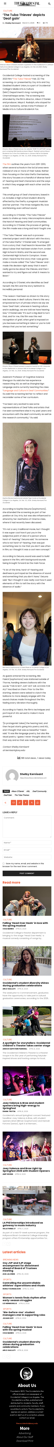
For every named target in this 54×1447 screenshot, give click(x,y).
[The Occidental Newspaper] (27, 3)
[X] (31, 802)
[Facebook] (25, 802)
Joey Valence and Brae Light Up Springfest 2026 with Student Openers (26, 1170)
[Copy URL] (19, 802)
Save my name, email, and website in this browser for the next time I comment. (23, 865)
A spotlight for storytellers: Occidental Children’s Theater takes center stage (26, 1044)
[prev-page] (4, 1244)
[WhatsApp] (37, 802)
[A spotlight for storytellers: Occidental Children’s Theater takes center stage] (27, 1021)
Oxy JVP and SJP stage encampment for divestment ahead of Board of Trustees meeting (21, 1266)
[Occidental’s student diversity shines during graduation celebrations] (27, 961)
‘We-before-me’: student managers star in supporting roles (24, 1314)
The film (7, 164)
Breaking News (10, 1259)
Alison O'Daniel (17, 791)
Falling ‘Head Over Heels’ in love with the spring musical (25, 924)
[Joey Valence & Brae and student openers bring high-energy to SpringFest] (27, 1081)
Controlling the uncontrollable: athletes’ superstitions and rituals (24, 1284)
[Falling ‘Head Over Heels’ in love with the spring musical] (27, 901)
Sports (7, 1279)
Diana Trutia (9, 1111)
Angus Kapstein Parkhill (15, 1049)
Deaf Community (39, 791)
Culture (7, 919)
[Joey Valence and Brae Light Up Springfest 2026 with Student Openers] (27, 1146)
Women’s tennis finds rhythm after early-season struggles (24, 1299)
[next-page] (8, 1244)
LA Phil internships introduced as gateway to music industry (23, 1224)
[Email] (13, 802)
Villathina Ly (9, 1228)
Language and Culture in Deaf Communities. (25, 390)
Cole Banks (8, 929)
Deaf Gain (8, 795)
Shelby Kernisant (13, 23)
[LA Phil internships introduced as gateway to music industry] (27, 1200)
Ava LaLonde (9, 1274)
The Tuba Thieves (22, 78)
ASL (28, 791)
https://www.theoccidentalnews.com (33, 778)
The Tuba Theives (21, 795)
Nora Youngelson (12, 1289)
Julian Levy (8, 1318)
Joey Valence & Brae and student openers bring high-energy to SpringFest (23, 1105)
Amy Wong (8, 1174)
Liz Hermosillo (10, 1303)
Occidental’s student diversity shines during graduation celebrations (26, 984)
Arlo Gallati (9, 989)
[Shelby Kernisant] (12, 776)
